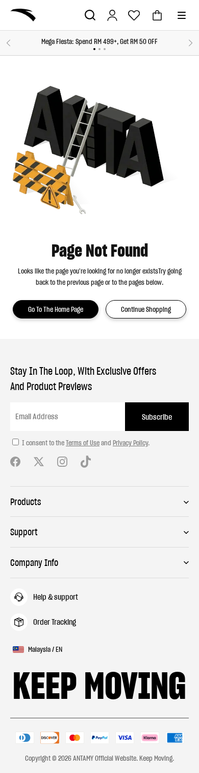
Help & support (55, 597)
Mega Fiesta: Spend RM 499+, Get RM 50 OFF (99, 41)
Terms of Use (83, 442)
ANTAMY (83, 758)
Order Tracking (54, 622)
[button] (90, 15)
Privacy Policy (130, 442)
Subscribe (157, 417)
